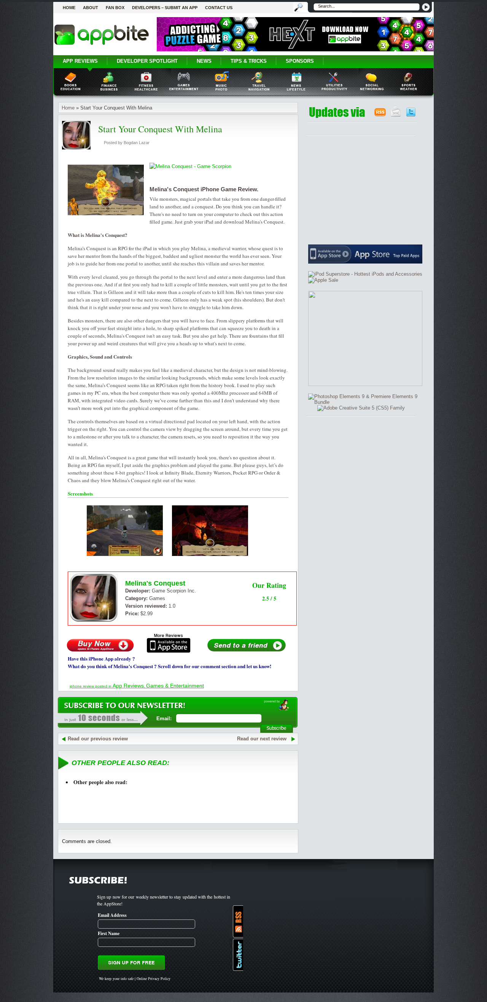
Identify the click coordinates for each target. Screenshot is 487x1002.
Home (69, 7)
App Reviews (80, 61)
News (204, 61)
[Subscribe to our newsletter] (396, 115)
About (90, 7)
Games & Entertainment (175, 686)
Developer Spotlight (147, 61)
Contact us (218, 7)
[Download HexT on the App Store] (295, 49)
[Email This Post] (246, 651)
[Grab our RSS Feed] (380, 115)
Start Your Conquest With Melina (160, 129)
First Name (108, 933)
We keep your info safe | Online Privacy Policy (134, 978)
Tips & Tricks (249, 61)
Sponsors (300, 61)
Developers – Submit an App (164, 7)
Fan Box (115, 7)
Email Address (112, 915)
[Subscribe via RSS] (236, 921)
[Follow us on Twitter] (411, 115)
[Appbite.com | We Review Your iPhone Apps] (101, 44)
